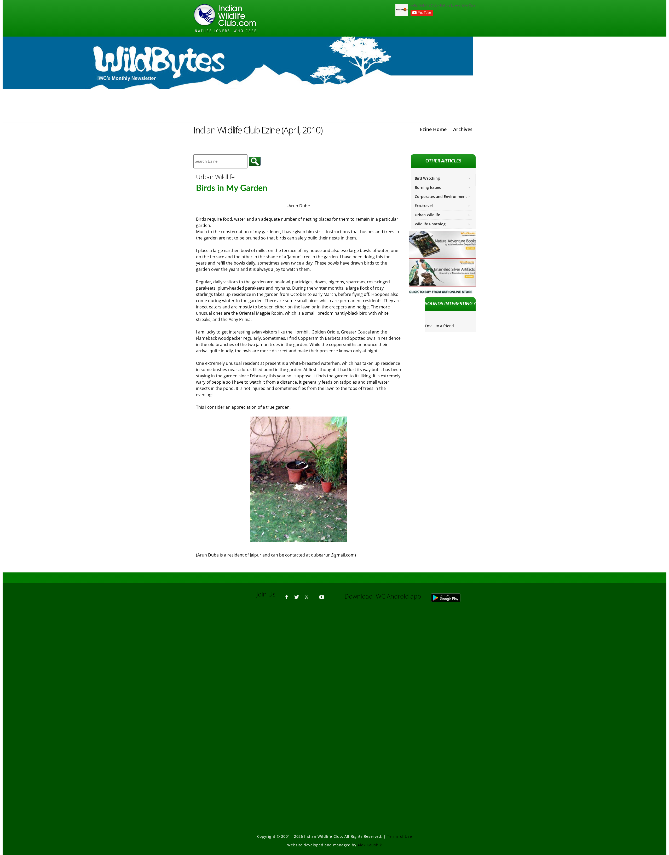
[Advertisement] (334, 676)
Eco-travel (424, 205)
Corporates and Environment (441, 196)
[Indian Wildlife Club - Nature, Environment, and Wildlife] (225, 18)
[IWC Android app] (451, 596)
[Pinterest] (314, 595)
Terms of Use (399, 836)
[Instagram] (329, 595)
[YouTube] (322, 595)
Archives (462, 129)
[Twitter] (297, 595)
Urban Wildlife (427, 214)
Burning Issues (428, 187)
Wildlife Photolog (430, 223)
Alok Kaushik (369, 844)
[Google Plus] (307, 595)
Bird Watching (427, 178)
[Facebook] (287, 595)
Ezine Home (433, 129)
